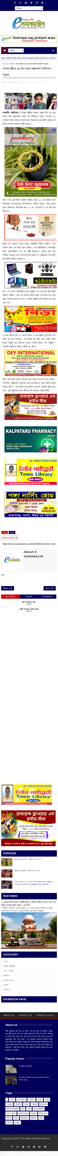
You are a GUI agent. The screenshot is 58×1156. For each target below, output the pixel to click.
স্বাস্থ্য (17, 1122)
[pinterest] (42, 3)
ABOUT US (8, 1015)
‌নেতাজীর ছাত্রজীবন (26, 1066)
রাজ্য (12, 64)
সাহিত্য (9, 1122)
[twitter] (31, 3)
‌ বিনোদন (31, 1100)
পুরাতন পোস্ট (49, 588)
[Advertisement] (29, 687)
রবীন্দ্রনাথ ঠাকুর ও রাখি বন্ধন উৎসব (27, 870)
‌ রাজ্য (40, 1100)
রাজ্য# (12, 532)
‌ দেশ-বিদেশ (21, 1100)
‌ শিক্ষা (47, 1100)
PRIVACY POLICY (45, 1015)
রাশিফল (7, 989)
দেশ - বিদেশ (9, 971)
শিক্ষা (41, 1118)
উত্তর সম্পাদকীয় (12, 1109)
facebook (47, 596)
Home (5, 64)
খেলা (5, 961)
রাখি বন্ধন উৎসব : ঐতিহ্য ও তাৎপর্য (27, 859)
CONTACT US (25, 1015)
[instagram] (37, 3)
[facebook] (15, 3)
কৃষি (23, 1109)
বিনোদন (7, 975)
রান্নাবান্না (24, 1118)
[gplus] (39, 1147)
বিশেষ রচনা (8, 980)
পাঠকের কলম (23, 1113)
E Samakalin (25, 1138)
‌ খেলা (12, 1100)
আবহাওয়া (43, 1104)
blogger (10, 596)
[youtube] (26, 3)
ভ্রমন (9, 1118)
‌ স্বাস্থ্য (9, 1104)
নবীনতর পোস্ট (7, 588)
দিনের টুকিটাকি (9, 966)
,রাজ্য (40, 82)
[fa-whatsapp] (20, 3)
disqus (28, 596)
